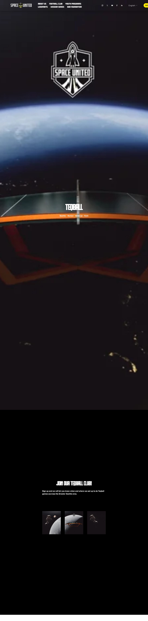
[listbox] (133, 5)
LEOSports (43, 7)
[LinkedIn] (122, 5)
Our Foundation (74, 7)
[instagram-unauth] (102, 5)
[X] (107, 5)
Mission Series (57, 7)
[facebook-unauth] (117, 5)
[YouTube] (112, 5)
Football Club (55, 4)
